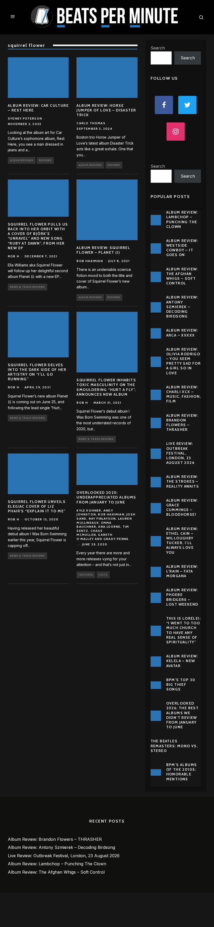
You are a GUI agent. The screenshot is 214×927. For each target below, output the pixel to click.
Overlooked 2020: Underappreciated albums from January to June (106, 497)
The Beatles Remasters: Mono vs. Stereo (174, 746)
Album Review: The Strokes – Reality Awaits (182, 481)
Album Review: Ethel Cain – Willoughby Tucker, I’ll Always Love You (182, 540)
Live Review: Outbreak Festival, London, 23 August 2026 (180, 453)
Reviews (45, 160)
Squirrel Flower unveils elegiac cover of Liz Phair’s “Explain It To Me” (37, 506)
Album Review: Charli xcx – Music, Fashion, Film (183, 394)
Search (158, 48)
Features (86, 574)
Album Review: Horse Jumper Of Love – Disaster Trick (106, 110)
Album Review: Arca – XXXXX (182, 332)
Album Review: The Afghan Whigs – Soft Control (182, 276)
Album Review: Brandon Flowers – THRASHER (182, 422)
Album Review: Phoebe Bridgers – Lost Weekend (182, 597)
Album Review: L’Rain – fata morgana (182, 571)
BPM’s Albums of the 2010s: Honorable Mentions (181, 771)
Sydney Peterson (25, 118)
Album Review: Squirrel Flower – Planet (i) (103, 250)
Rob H (13, 256)
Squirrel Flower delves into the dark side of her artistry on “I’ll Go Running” (37, 372)
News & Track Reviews (27, 286)
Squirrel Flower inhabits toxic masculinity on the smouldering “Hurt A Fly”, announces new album (106, 387)
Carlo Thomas (90, 123)
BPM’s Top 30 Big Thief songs (180, 684)
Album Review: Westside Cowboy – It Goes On (182, 247)
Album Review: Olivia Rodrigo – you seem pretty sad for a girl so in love (183, 361)
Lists (103, 574)
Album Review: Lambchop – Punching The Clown (182, 219)
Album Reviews (21, 160)
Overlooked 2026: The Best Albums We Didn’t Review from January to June (182, 715)
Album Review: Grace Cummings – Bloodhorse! (182, 507)
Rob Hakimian (89, 261)
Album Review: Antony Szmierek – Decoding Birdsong (182, 307)
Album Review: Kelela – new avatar (182, 661)
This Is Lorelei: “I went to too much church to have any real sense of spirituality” (183, 630)
